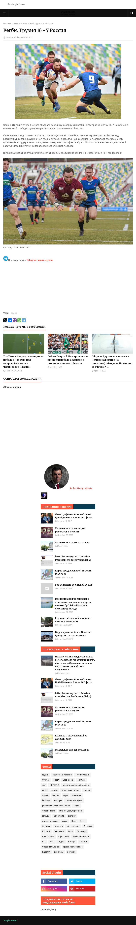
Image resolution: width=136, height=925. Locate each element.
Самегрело (59, 816)
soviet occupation (81, 836)
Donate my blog (48, 909)
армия (45, 795)
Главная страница (11, 23)
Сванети (83, 842)
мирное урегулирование (70, 811)
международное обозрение (76, 785)
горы (65, 795)
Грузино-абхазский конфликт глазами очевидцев (73, 620)
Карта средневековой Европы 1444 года (73, 572)
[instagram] (54, 888)
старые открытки (50, 821)
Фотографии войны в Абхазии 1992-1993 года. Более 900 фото (73, 516)
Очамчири (82, 831)
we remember (73, 826)
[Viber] (15, 320)
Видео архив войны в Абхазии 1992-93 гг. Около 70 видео (73, 634)
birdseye (46, 800)
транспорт (76, 795)
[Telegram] (24, 320)
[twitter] (82, 881)
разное (54, 790)
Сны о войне (48, 836)
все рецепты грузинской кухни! (74, 584)
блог (52, 842)
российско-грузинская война (56, 805)
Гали (70, 831)
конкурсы (58, 852)
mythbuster (63, 836)
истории (71, 852)
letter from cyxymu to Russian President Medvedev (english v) (73, 558)
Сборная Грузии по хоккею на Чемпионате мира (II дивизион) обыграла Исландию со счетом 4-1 (112, 361)
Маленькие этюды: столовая (72, 542)
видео (61, 842)
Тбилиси (81, 780)
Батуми (55, 795)
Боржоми (88, 826)
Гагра (82, 821)
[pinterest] (82, 888)
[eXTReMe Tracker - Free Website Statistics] (44, 497)
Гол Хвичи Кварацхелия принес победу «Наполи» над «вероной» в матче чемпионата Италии (23, 361)
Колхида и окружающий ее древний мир (71, 737)
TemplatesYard (10, 920)
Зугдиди (46, 826)
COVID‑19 (54, 785)
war (44, 785)
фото (44, 790)
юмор (64, 821)
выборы (58, 800)
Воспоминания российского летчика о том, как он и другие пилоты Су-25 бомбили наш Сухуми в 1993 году (73, 604)
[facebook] (54, 881)
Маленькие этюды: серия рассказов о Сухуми (70, 530)
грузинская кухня (74, 800)
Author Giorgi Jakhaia (80, 488)
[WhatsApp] (19, 320)
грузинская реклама (73, 847)
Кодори (71, 842)
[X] (5, 320)
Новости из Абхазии (62, 775)
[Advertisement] (68, 285)
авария (86, 790)
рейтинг (71, 816)
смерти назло (48, 811)
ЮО (43, 842)
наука (76, 805)
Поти (73, 821)
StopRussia (68, 780)
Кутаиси (46, 831)
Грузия (45, 775)
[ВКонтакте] (10, 320)
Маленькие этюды (70, 790)
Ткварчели (59, 831)
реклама (59, 826)
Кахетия (46, 852)
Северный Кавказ (50, 847)
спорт (24, 23)
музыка (45, 816)
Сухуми (45, 780)
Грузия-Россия (82, 775)
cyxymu (9, 37)
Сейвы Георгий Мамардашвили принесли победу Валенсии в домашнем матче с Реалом (68, 360)
